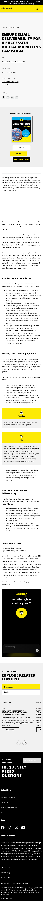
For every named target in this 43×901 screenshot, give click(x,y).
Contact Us (4, 802)
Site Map (4, 813)
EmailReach (10, 523)
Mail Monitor (10, 508)
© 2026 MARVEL (6, 899)
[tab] (21, 687)
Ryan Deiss (6, 61)
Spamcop (29, 328)
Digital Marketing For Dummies (10, 83)
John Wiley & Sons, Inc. (26, 888)
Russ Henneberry (18, 61)
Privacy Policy (5, 873)
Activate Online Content (9, 808)
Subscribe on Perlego (21, 159)
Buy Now (18, 154)
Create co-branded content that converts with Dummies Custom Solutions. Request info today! (21, 2)
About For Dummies (8, 797)
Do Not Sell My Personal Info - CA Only (14, 883)
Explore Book (21, 148)
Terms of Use (6, 867)
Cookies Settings (6, 878)
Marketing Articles (11, 27)
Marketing (6, 584)
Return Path (10, 513)
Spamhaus (19, 328)
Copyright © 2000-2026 (9, 888)
